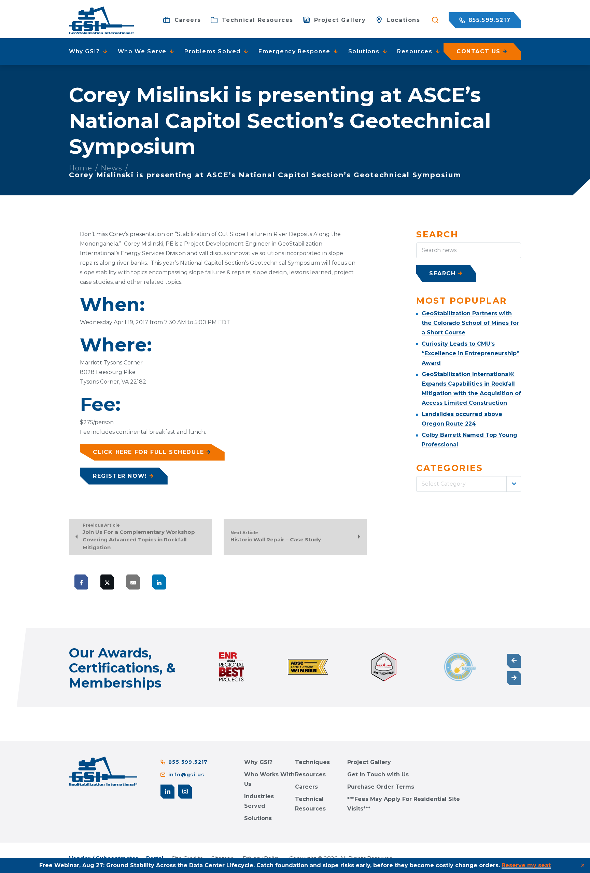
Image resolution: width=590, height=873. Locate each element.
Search (442, 273)
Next (514, 678)
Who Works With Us (269, 779)
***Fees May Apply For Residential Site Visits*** (403, 804)
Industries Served (259, 801)
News (112, 168)
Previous (514, 661)
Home (81, 168)
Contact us (478, 51)
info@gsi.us (186, 775)
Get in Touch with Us (378, 774)
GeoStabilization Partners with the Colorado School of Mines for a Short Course (470, 323)
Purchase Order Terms (380, 787)
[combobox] (468, 484)
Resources (310, 774)
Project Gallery (369, 762)
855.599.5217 (488, 20)
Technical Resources (310, 804)
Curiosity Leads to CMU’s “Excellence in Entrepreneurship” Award (470, 353)
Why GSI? (258, 762)
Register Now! (120, 476)
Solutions (258, 818)
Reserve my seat (526, 865)
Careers (306, 787)
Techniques (312, 762)
